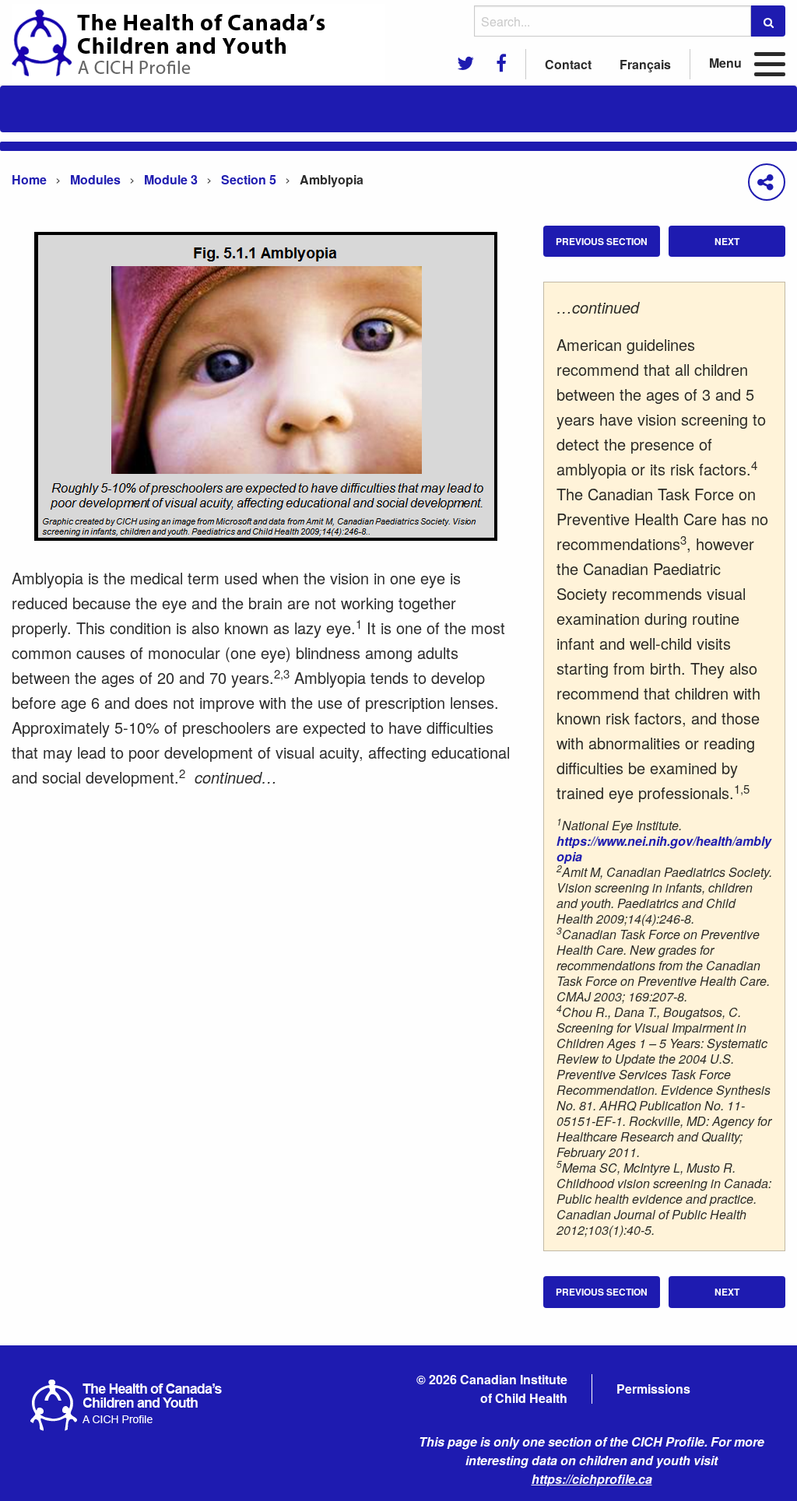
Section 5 (248, 179)
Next (726, 241)
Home (29, 179)
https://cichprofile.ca (592, 1479)
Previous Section (602, 241)
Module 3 (171, 179)
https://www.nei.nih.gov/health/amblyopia (663, 848)
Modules (95, 179)
